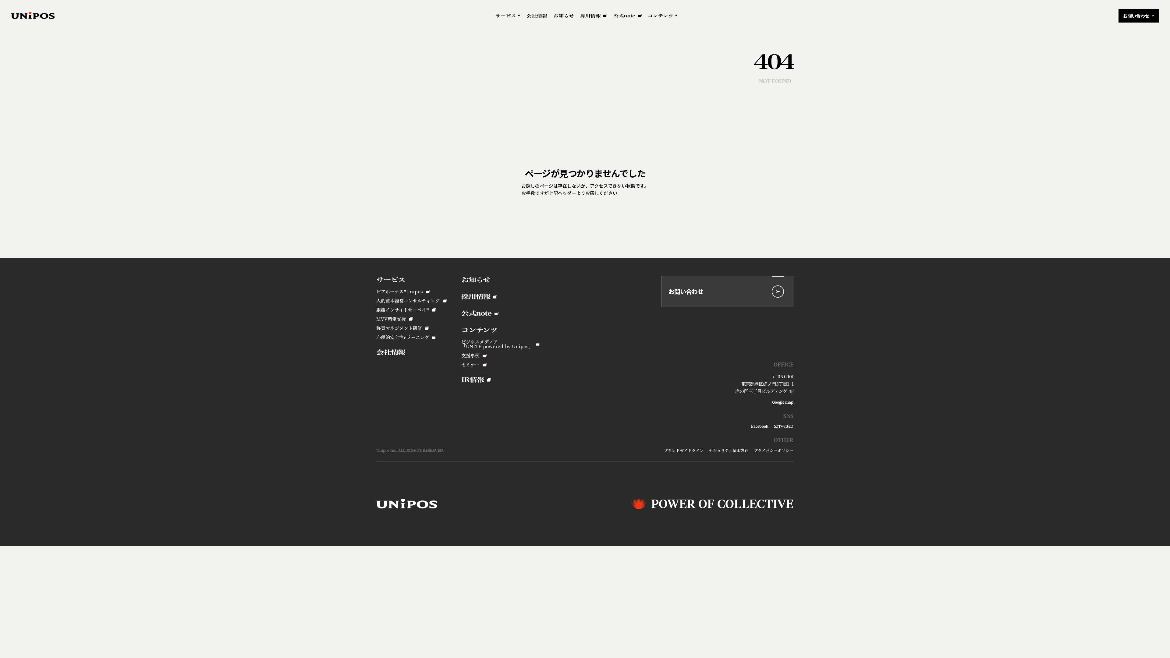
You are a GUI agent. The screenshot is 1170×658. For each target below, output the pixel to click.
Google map (782, 402)
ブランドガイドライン (684, 450)
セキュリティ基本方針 (728, 450)
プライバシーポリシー (773, 450)
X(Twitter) (783, 426)
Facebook (759, 426)
